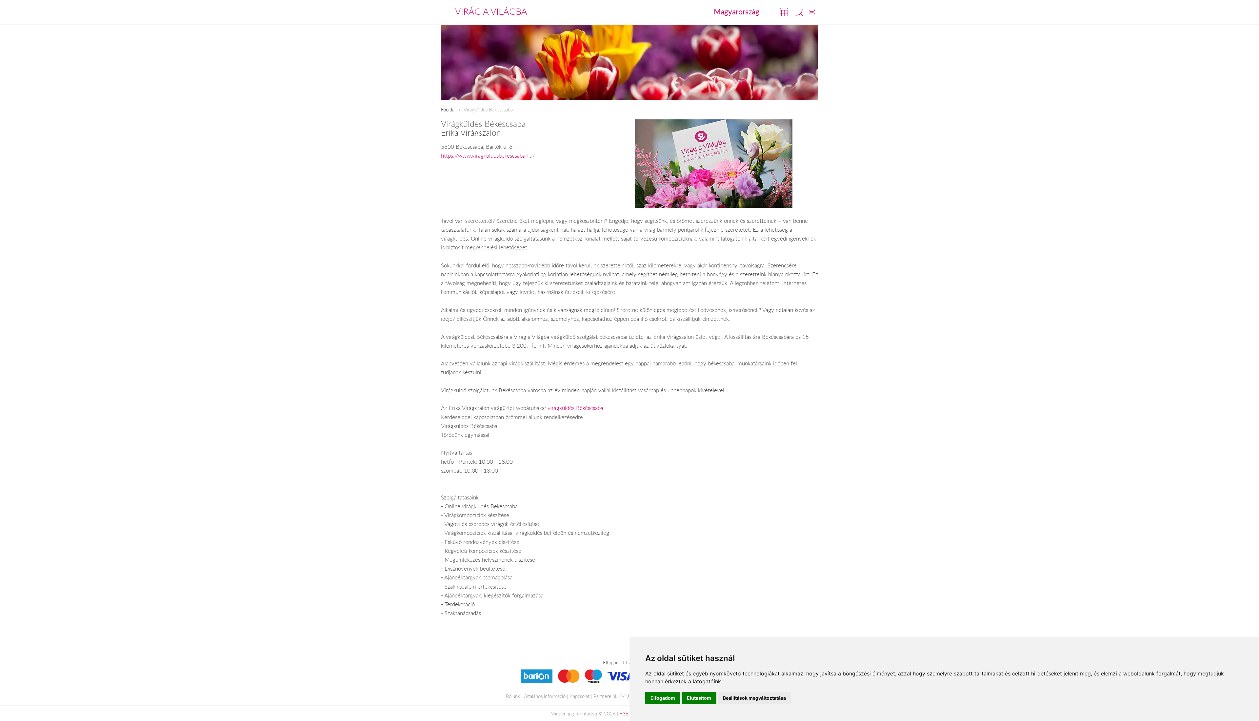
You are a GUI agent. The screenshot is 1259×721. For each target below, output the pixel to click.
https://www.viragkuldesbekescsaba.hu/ (488, 155)
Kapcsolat (580, 696)
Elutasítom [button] (699, 698)
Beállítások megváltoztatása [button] (754, 698)
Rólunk (513, 696)
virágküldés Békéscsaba (575, 408)
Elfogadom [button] (662, 698)
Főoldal (448, 109)
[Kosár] (784, 12)
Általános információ (545, 696)
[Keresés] (799, 12)
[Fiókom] (812, 12)
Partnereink (605, 696)
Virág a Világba (491, 11)
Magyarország (736, 11)
